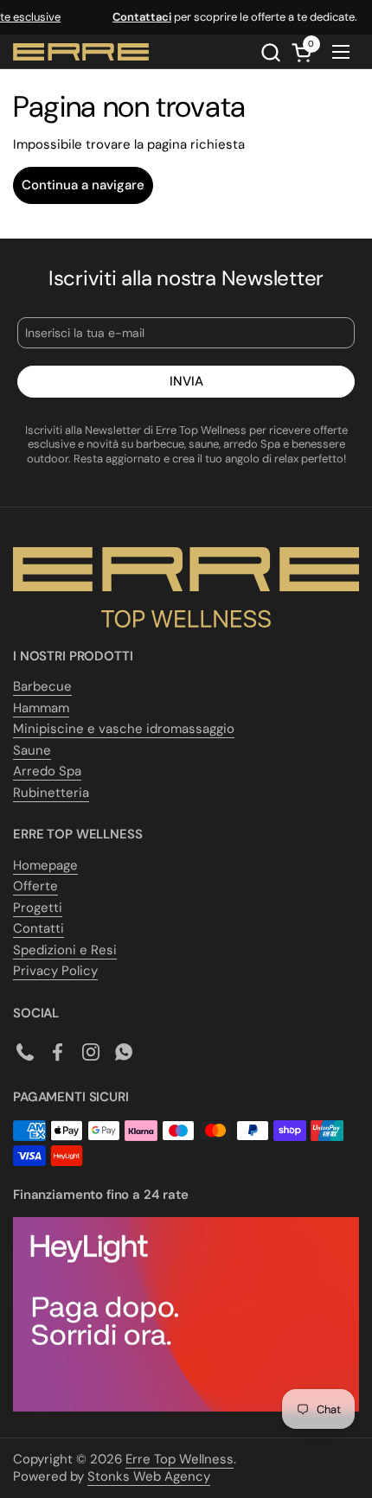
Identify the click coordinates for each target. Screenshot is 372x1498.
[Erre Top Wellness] (81, 52)
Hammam (41, 708)
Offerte (35, 886)
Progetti (37, 907)
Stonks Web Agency (148, 1476)
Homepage (45, 865)
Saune (32, 750)
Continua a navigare (83, 185)
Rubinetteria (51, 792)
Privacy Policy (55, 970)
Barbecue (42, 686)
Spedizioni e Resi (65, 950)
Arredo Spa (47, 771)
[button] (270, 52)
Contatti (38, 928)
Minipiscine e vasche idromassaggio (123, 728)
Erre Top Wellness (179, 1459)
